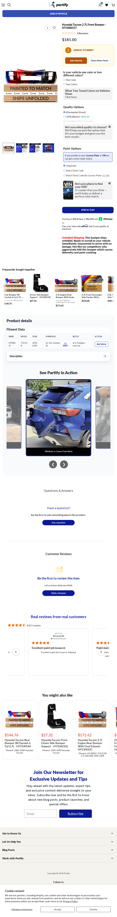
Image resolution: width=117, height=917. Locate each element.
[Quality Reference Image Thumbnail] (22, 148)
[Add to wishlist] (54, 28)
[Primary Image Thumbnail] (9, 148)
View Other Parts (99, 60)
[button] (16, 652)
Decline (93, 909)
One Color (71, 79)
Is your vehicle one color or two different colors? (82, 74)
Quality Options (73, 107)
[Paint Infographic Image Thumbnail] (35, 148)
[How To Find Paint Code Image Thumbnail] (48, 148)
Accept (57, 909)
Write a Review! (58, 593)
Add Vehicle (76, 60)
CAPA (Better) (77, 116)
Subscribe (75, 813)
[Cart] (113, 5)
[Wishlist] (106, 5)
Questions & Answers (58, 490)
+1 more (65, 344)
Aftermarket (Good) (75, 112)
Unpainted (70, 165)
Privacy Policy (70, 901)
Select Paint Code (74, 170)
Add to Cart (87, 210)
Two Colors (71, 84)
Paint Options (72, 148)
